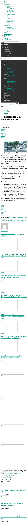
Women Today (10, 11)
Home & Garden (11, 21)
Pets (8, 24)
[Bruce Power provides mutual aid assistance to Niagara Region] (9, 351)
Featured (6, 13)
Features (9, 15)
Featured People (11, 14)
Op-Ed (8, 31)
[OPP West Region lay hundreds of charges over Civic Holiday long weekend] (8, 291)
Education (9, 6)
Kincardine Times (8, 49)
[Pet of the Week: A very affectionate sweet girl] (4, 514)
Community (7, 4)
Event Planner (7, 39)
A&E (5, 3)
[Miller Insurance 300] (12, 467)
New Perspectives (11, 29)
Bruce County (4, 124)
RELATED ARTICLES (8, 234)
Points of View (7, 25)
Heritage (9, 7)
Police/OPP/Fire (11, 9)
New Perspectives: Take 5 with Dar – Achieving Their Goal (12, 504)
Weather (6, 38)
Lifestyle (6, 17)
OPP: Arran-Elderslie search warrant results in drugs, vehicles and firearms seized (12, 316)
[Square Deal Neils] (12, 423)
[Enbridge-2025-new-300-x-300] (12, 397)
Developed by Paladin (9, 476)
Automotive (10, 22)
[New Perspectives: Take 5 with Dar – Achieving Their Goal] (4, 500)
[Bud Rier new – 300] (12, 373)
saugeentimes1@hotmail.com (13, 473)
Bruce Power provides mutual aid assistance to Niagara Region (11, 356)
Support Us (6, 56)
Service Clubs (10, 10)
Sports (8, 18)
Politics (5, 32)
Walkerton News (8, 51)
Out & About (7, 35)
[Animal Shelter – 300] (12, 444)
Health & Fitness (11, 20)
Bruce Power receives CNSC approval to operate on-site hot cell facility (13, 276)
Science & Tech (8, 34)
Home (5, 2)
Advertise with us (8, 53)
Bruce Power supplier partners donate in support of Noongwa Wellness (13, 337)
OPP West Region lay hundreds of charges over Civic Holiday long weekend (14, 296)
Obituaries (6, 36)
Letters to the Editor (12, 28)
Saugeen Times (7, 47)
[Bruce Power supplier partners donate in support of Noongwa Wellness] (9, 331)
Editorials (9, 27)
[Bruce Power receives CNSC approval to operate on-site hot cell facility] (9, 271)
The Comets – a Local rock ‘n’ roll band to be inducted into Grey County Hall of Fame (13, 255)
